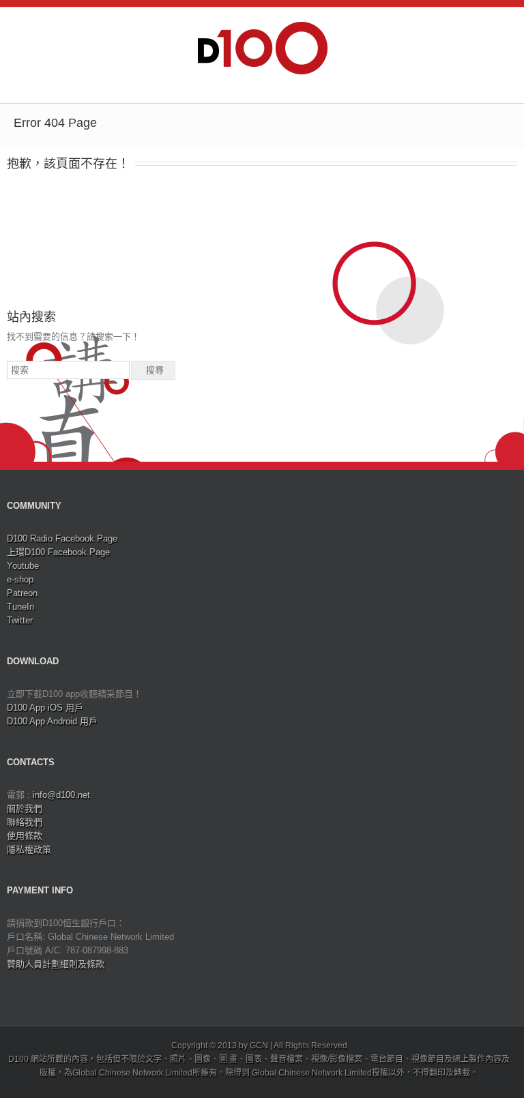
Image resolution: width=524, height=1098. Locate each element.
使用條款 (24, 836)
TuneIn (20, 607)
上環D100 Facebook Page (58, 552)
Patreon (22, 593)
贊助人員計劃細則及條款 (55, 964)
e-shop (20, 579)
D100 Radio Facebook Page (62, 538)
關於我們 (24, 808)
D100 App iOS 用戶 (45, 707)
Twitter (20, 620)
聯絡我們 (24, 822)
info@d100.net (61, 795)
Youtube (23, 566)
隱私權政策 (29, 849)
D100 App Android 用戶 (52, 721)
